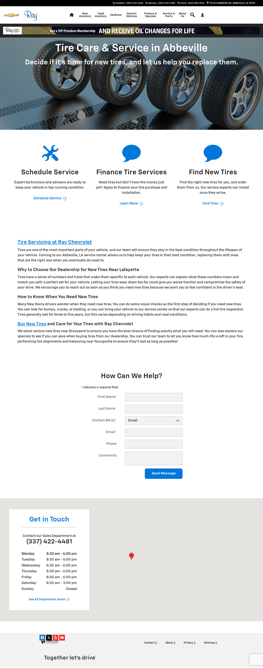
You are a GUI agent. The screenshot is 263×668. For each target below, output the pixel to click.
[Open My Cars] (201, 15)
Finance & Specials (150, 15)
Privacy (188, 642)
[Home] (11, 15)
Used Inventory (101, 15)
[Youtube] (62, 638)
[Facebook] (42, 638)
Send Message (164, 473)
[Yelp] (55, 638)
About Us (182, 15)
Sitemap (209, 642)
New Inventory (85, 15)
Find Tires (210, 203)
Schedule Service (47, 198)
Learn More (129, 203)
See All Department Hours (47, 599)
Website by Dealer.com (50, 642)
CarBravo (116, 15)
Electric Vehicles (131, 15)
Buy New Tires (32, 324)
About (169, 642)
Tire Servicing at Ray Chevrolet (55, 242)
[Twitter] (49, 638)
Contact (149, 642)
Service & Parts (169, 15)
